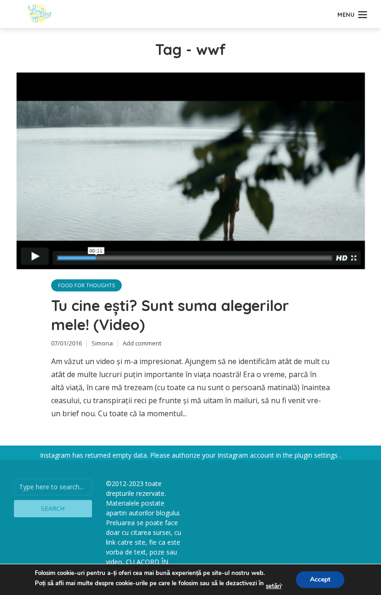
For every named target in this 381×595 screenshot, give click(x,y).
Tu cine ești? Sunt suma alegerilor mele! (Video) (170, 315)
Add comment (142, 343)
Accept (320, 579)
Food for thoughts (86, 285)
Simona (102, 343)
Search (53, 508)
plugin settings (317, 455)
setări (273, 586)
